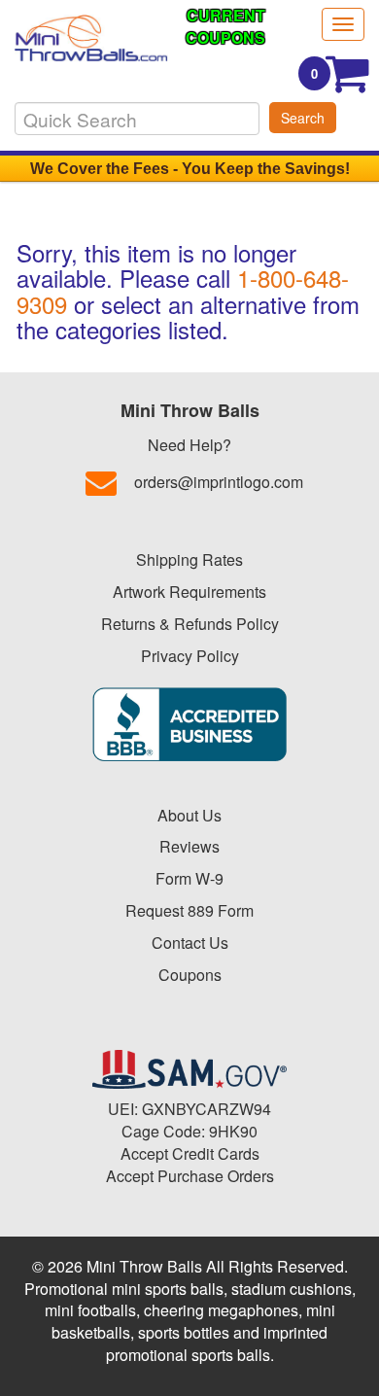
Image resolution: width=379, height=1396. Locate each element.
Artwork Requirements (189, 591)
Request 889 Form (189, 910)
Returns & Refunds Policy (190, 623)
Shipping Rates (189, 559)
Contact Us (190, 942)
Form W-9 (189, 878)
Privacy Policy (190, 656)
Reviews (189, 846)
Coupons (190, 974)
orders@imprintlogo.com (218, 482)
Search (303, 117)
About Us (189, 815)
